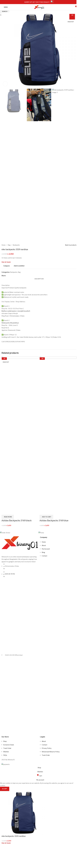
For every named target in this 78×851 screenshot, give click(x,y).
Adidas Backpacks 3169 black (17, 520)
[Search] (71, 7)
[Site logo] (39, 7)
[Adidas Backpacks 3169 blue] (58, 433)
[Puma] (56, 532)
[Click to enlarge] (5, 84)
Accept (4, 789)
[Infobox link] (39, 2)
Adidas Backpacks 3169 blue (54, 520)
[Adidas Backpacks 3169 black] (20, 433)
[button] (46, 517)
